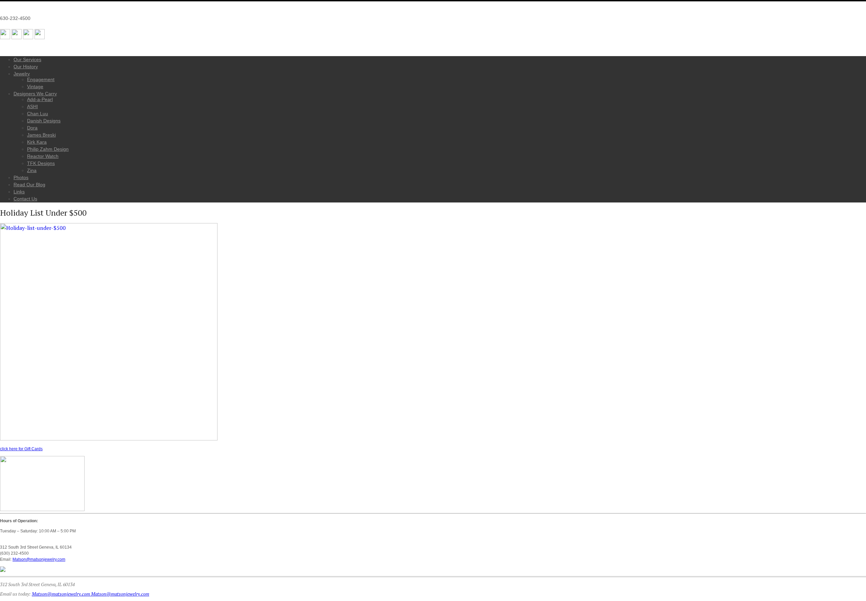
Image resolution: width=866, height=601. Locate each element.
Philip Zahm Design (48, 149)
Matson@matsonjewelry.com (39, 559)
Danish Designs (44, 120)
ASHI (32, 106)
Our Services (27, 59)
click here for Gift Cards (21, 449)
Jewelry (22, 73)
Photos (21, 177)
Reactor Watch (43, 156)
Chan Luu (37, 113)
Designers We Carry (35, 93)
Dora (32, 127)
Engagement (40, 79)
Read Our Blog (29, 184)
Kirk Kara (37, 142)
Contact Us (25, 198)
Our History (26, 66)
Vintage (35, 86)
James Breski (41, 135)
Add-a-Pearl (40, 99)
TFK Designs (41, 163)
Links (19, 191)
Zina (32, 170)
